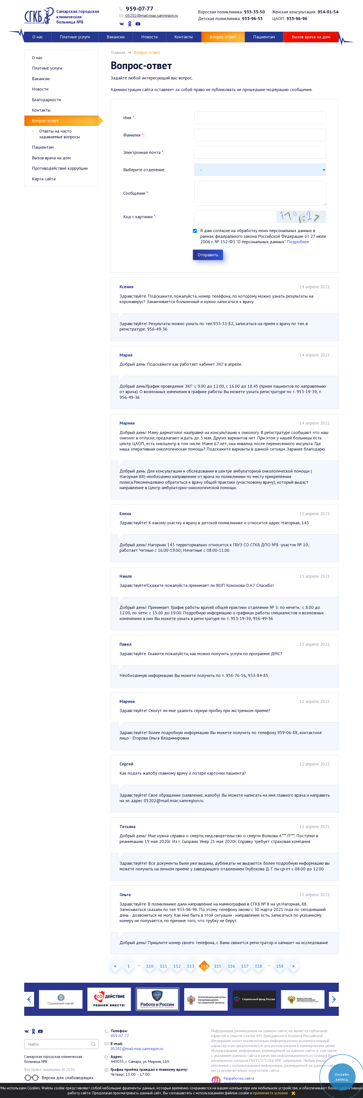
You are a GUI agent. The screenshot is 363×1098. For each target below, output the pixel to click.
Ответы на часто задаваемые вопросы (59, 134)
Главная (118, 52)
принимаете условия (270, 1092)
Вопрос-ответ (223, 37)
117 (245, 966)
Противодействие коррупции (60, 168)
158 (279, 966)
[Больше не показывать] (293, 1092)
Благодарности (46, 99)
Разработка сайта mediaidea (238, 1081)
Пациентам (264, 37)
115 (218, 966)
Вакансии (115, 37)
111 (163, 966)
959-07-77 (139, 8)
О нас (37, 37)
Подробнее (298, 241)
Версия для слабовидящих (67, 1077)
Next (334, 999)
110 (150, 966)
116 (231, 966)
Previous (29, 999)
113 (190, 966)
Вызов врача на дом (311, 37)
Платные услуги (75, 37)
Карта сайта (44, 179)
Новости (149, 37)
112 (177, 966)
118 (258, 966)
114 (204, 966)
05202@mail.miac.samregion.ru (151, 15)
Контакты (183, 37)
